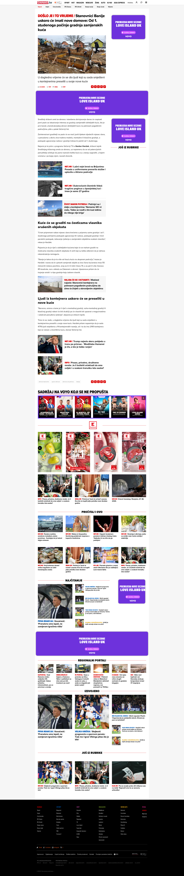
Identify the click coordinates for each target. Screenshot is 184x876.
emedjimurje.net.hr (61, 863)
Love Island (79, 825)
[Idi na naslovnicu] (58, 4)
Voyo (78, 837)
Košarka (58, 822)
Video (144, 810)
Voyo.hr (51, 863)
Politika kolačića (70, 854)
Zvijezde (79, 810)
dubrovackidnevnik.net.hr (115, 863)
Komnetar (123, 819)
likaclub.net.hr (60, 865)
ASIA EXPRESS (119, 3)
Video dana (123, 834)
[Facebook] (92, 86)
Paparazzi (79, 819)
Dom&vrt (101, 813)
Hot (73, 2)
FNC (57, 831)
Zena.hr (45, 863)
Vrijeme (110, 7)
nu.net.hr (137, 863)
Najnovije (144, 814)
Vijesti (40, 7)
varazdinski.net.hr (91, 863)
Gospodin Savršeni (81, 831)
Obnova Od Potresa (68, 382)
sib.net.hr (71, 863)
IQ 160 (109, 3)
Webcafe (89, 2)
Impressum (40, 854)
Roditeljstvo (102, 831)
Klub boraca (59, 816)
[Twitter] (95, 86)
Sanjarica (144, 817)
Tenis (57, 825)
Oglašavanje (49, 854)
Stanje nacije (89, 7)
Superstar (79, 828)
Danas (39, 807)
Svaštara (123, 828)
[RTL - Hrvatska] (135, 854)
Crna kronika (57, 7)
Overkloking (124, 822)
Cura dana (123, 813)
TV (77, 822)
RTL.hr (39, 863)
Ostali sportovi (60, 828)
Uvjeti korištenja (59, 854)
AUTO (103, 3)
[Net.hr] (143, 854)
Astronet (123, 810)
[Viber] (101, 86)
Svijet (47, 7)
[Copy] (104, 86)
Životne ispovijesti (103, 837)
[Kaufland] (92, 425)
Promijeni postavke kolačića (104, 854)
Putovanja (101, 828)
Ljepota (101, 819)
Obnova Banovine (44, 382)
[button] (40, 398)
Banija (78, 382)
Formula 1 (58, 834)
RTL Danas (68, 7)
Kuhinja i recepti (103, 816)
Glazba (78, 816)
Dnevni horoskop (125, 816)
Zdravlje (101, 834)
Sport (66, 2)
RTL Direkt (78, 7)
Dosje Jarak (100, 7)
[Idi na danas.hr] (44, 2)
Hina (56, 87)
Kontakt (92, 854)
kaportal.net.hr (80, 863)
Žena (97, 2)
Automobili (101, 840)
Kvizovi (122, 831)
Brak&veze (101, 810)
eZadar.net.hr (129, 863)
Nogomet (58, 810)
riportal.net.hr (102, 863)
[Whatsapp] (98, 86)
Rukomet (58, 813)
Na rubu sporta (60, 819)
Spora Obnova (56, 382)
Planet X (123, 825)
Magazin (80, 2)
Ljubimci (101, 822)
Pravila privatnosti (82, 854)
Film (78, 813)
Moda (100, 825)
